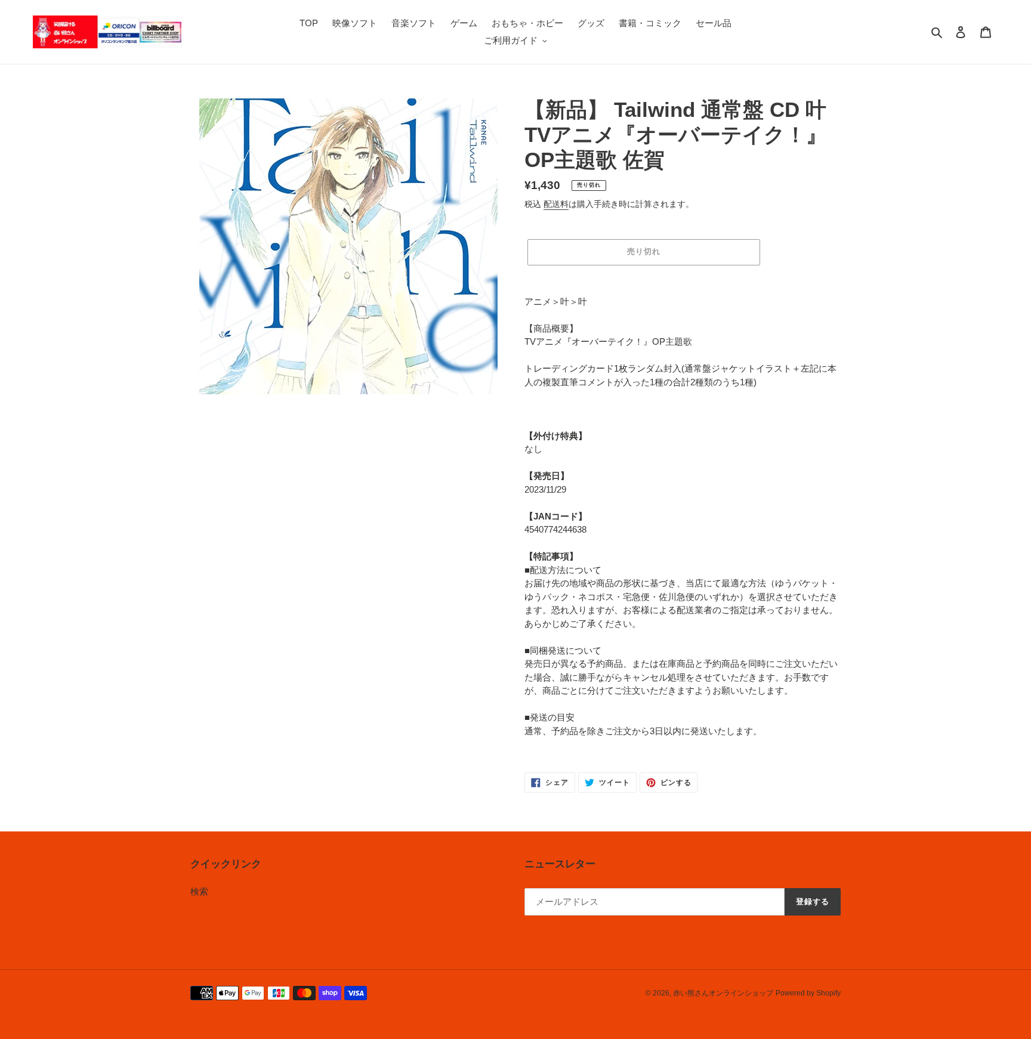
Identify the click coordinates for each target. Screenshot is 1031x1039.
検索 (199, 891)
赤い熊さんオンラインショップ (723, 993)
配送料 (556, 204)
